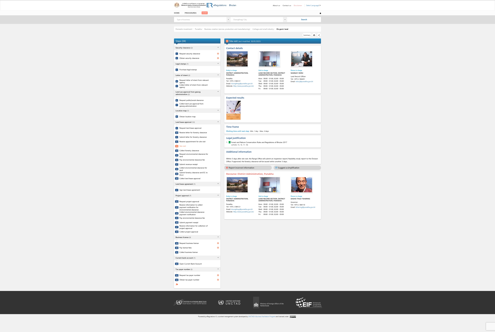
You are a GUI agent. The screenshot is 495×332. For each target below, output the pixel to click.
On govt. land (282, 29)
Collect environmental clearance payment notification (191, 213)
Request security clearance (189, 54)
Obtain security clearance (189, 58)
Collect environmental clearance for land (193, 169)
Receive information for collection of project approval (193, 227)
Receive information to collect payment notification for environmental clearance (191, 207)
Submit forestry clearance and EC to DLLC (193, 173)
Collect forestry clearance (189, 150)
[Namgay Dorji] (302, 59)
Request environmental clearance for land (193, 155)
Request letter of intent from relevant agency (194, 81)
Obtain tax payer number (189, 280)
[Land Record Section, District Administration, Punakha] (269, 59)
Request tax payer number (189, 275)
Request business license (189, 243)
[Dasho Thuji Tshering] (302, 185)
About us (276, 5)
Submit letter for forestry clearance (193, 137)
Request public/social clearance (191, 100)
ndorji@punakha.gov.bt (304, 81)
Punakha (198, 29)
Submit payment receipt (188, 222)
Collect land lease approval (189, 178)
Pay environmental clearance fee (192, 160)
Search (304, 19)
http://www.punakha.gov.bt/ (243, 86)
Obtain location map (187, 116)
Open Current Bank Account (190, 264)
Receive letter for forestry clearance (193, 132)
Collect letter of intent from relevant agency (193, 86)
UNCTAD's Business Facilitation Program (261, 316)
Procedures (190, 13)
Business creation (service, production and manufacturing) (227, 29)
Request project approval (189, 201)
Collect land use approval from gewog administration (191, 105)
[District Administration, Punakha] (237, 59)
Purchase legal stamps (188, 69)
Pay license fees (185, 248)
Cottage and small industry (263, 29)
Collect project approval (188, 232)
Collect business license (188, 252)
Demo (204, 13)
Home (177, 13)
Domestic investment (184, 29)
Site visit (182, 146)
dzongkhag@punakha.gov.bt (242, 83)
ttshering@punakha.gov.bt (305, 207)
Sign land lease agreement (189, 190)
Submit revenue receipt (188, 164)
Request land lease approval (190, 128)
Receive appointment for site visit (192, 141)
